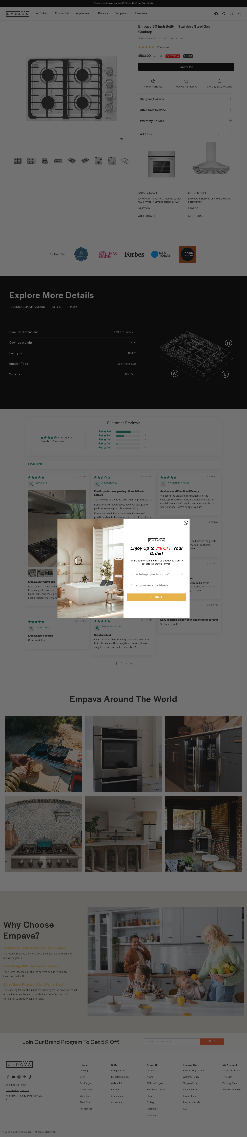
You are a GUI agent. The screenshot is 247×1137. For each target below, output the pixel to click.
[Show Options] (182, 574)
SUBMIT (156, 597)
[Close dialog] (186, 523)
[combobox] (155, 574)
